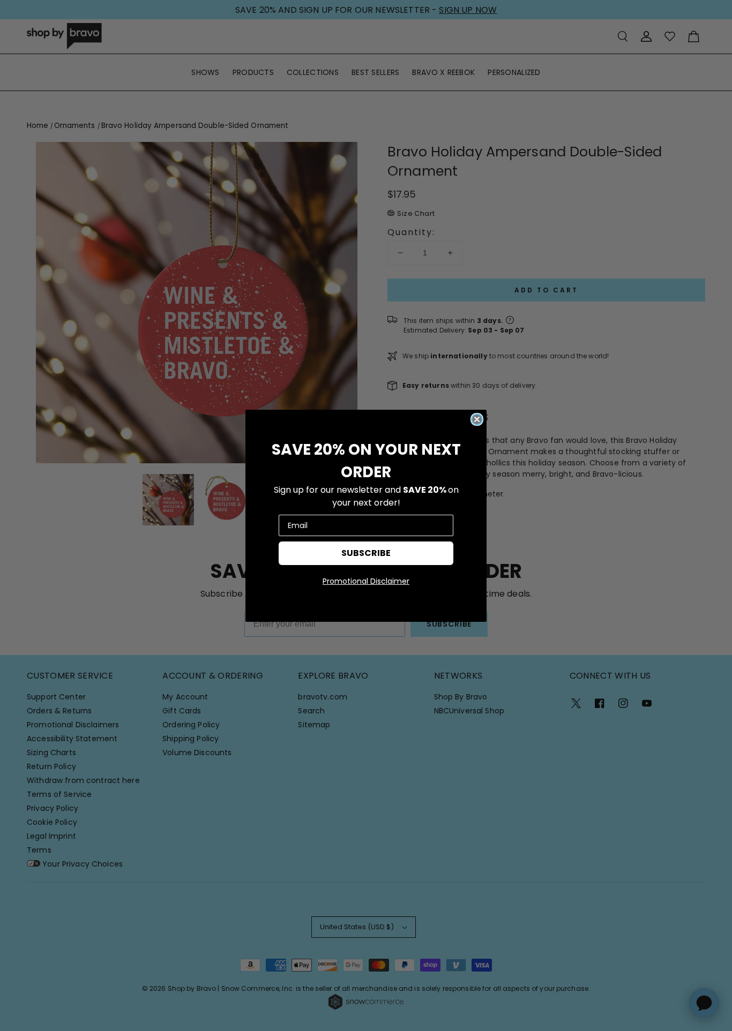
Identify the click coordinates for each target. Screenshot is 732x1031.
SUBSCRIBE (366, 553)
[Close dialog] (477, 419)
